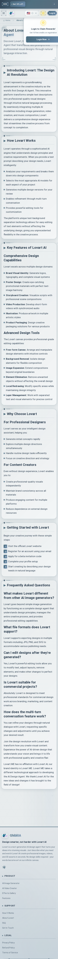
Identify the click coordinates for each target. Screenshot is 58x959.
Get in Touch (8, 928)
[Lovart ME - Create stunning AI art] (11, 13)
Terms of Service (10, 952)
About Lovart (8, 918)
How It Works (8, 913)
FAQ (4, 923)
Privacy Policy (8, 943)
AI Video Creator (9, 888)
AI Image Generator (11, 883)
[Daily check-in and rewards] (43, 13)
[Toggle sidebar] (4, 13)
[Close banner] (54, 4)
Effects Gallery (9, 893)
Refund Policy (8, 948)
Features (6, 898)
